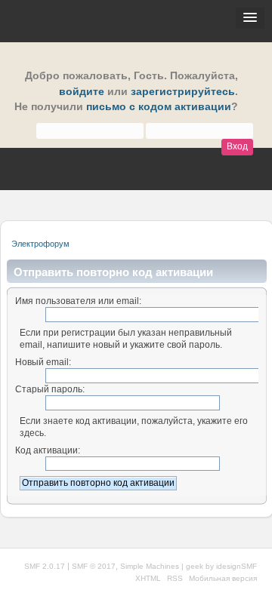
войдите (81, 91)
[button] (250, 18)
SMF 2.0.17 (44, 566)
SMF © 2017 (94, 566)
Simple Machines (149, 566)
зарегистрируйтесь (183, 91)
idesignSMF (236, 566)
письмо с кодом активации (158, 106)
